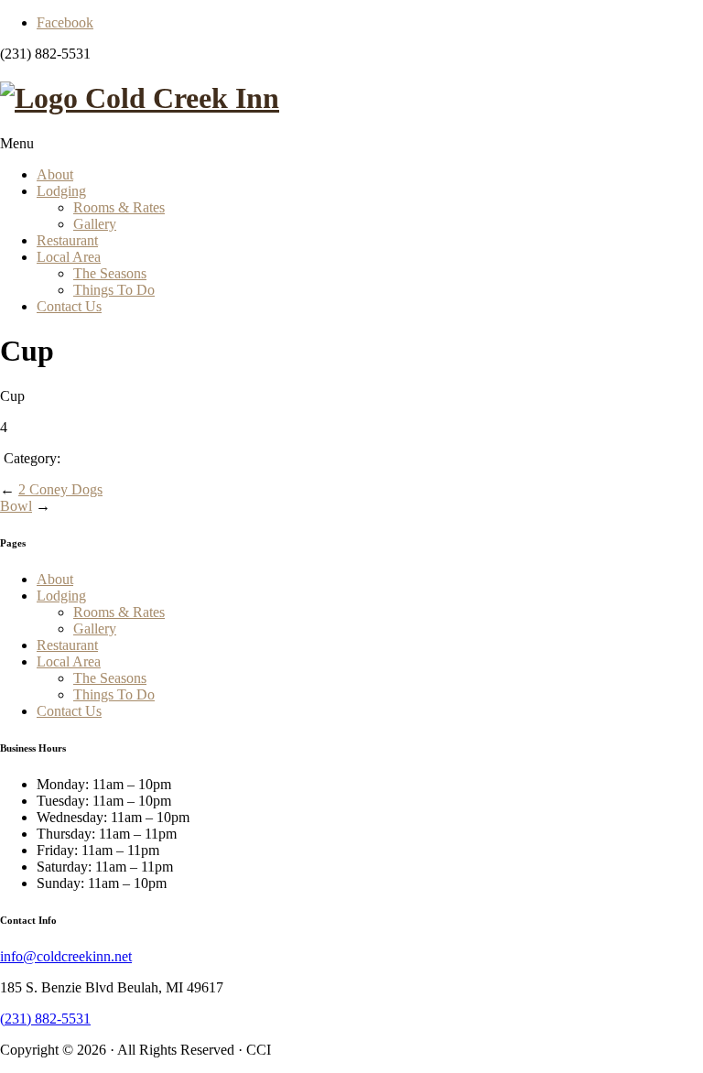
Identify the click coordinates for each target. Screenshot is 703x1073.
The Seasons (109, 273)
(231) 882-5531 (45, 1018)
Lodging (61, 191)
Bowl (16, 506)
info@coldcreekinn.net (66, 956)
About (55, 174)
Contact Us (69, 306)
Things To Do (114, 290)
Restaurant (67, 240)
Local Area (69, 257)
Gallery (94, 224)
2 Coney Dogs (60, 489)
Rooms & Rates (119, 207)
